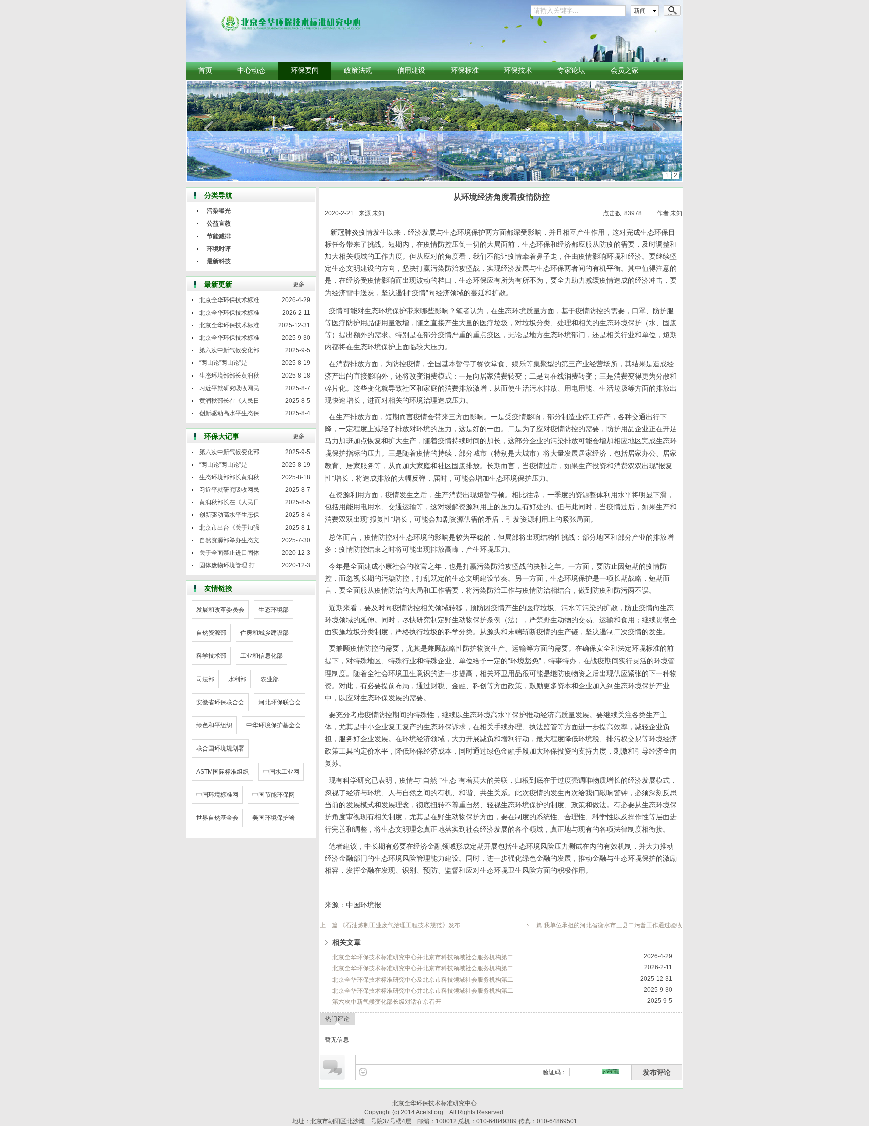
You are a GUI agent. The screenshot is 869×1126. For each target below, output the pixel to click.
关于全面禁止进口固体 (229, 552)
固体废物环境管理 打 (227, 565)
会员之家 (625, 70)
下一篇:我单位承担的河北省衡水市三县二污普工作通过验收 (603, 925)
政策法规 (358, 70)
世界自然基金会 (217, 817)
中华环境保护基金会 (273, 725)
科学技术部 (211, 655)
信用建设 (411, 70)
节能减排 (219, 236)
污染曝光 (219, 210)
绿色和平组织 (214, 725)
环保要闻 (305, 70)
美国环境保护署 (273, 817)
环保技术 (518, 70)
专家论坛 (571, 70)
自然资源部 (211, 632)
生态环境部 (273, 609)
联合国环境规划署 (220, 748)
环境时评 (219, 248)
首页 (205, 70)
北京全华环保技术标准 (229, 300)
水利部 (237, 679)
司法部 (205, 679)
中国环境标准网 (217, 794)
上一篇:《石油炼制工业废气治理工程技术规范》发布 (390, 925)
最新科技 (219, 261)
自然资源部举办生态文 (229, 540)
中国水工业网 (281, 771)
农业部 (269, 679)
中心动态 (251, 70)
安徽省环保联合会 (220, 702)
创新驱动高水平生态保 (229, 413)
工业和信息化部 (261, 655)
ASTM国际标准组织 (222, 771)
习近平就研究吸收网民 (229, 388)
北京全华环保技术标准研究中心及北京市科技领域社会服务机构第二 (422, 979)
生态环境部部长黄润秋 (229, 375)
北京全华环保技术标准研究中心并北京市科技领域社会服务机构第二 (422, 957)
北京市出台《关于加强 (229, 527)
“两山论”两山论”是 (223, 362)
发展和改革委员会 (220, 609)
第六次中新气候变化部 (229, 350)
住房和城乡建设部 (264, 632)
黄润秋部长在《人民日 (229, 400)
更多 (299, 284)
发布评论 (657, 1072)
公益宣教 (219, 223)
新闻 (640, 10)
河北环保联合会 (279, 702)
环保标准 (465, 70)
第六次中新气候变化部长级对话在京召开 (386, 1001)
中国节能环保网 (273, 794)
